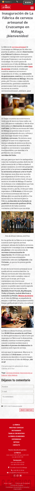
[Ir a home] (6, 6)
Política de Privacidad (22, 483)
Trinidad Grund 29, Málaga (18, 467)
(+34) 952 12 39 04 (17, 1)
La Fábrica (16, 425)
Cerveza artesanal (12, 373)
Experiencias (16, 439)
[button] (7, 2)
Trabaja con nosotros (16, 433)
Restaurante (16, 430)
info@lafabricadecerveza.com (18, 472)
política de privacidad (17, 406)
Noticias (16, 442)
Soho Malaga (12, 375)
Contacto (16, 445)
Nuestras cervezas (16, 428)
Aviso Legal (8, 483)
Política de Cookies (16, 485)
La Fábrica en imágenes (16, 436)
